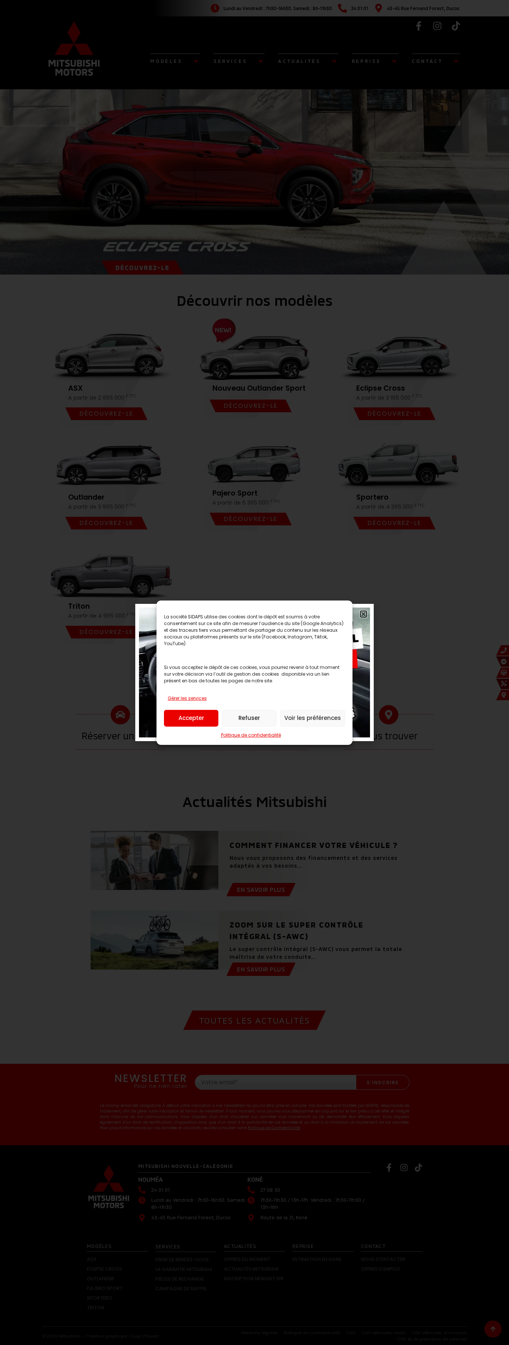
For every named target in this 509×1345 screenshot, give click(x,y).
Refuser (249, 718)
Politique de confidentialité (251, 735)
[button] (363, 614)
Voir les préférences (312, 718)
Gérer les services (187, 698)
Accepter (191, 718)
